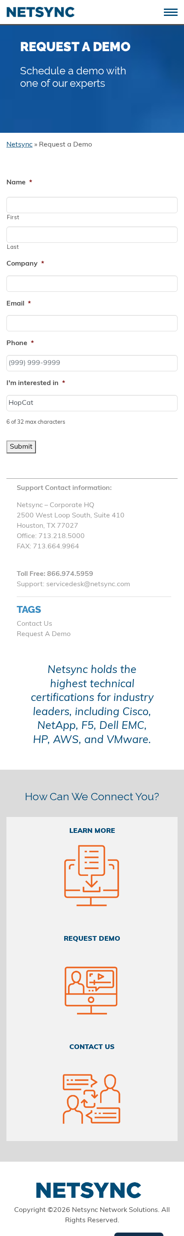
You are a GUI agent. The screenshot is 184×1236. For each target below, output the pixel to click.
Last (13, 247)
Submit (21, 447)
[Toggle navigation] (174, 11)
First (13, 217)
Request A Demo (44, 634)
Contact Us (34, 624)
